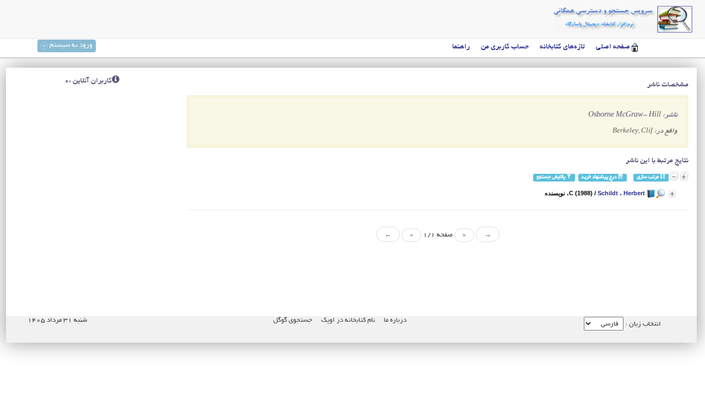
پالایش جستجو (551, 177)
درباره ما (395, 320)
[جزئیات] (672, 193)
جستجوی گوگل (292, 320)
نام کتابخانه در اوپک (348, 320)
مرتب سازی (648, 177)
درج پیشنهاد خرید (599, 177)
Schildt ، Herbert (621, 193)
